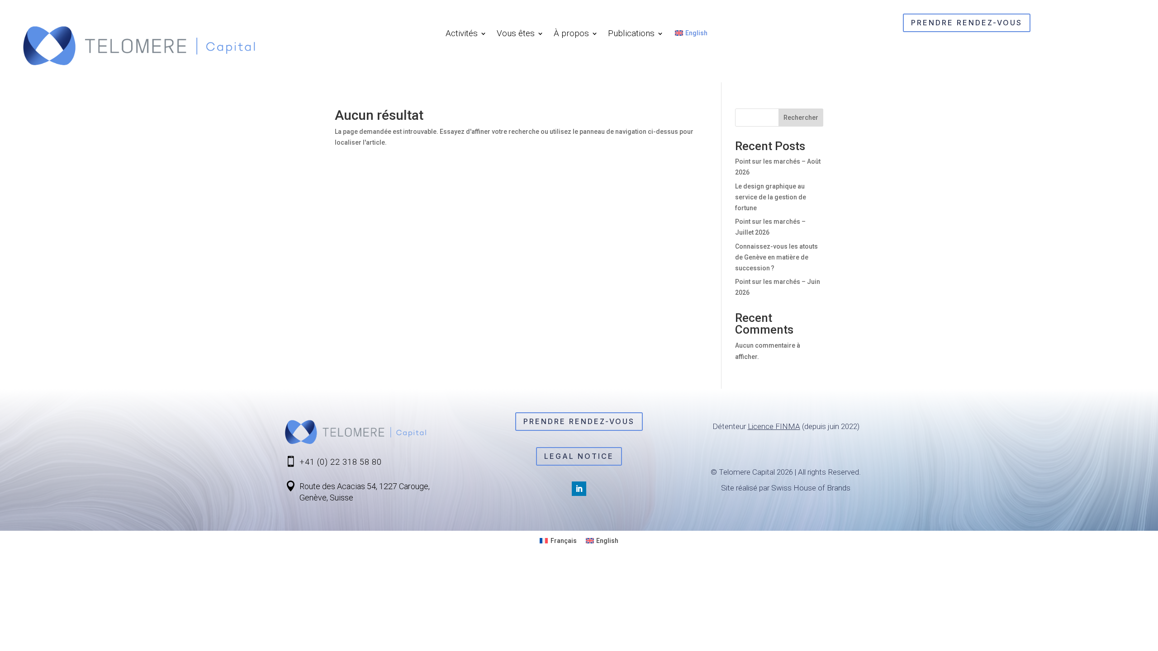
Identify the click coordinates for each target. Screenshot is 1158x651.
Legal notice (579, 456)
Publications (631, 34)
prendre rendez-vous (966, 22)
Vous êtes (516, 34)
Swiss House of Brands (810, 487)
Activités (462, 34)
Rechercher (800, 117)
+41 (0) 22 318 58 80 (340, 462)
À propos (571, 34)
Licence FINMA (774, 426)
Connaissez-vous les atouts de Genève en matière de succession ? (776, 257)
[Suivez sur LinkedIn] (579, 488)
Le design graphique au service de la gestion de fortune (770, 197)
